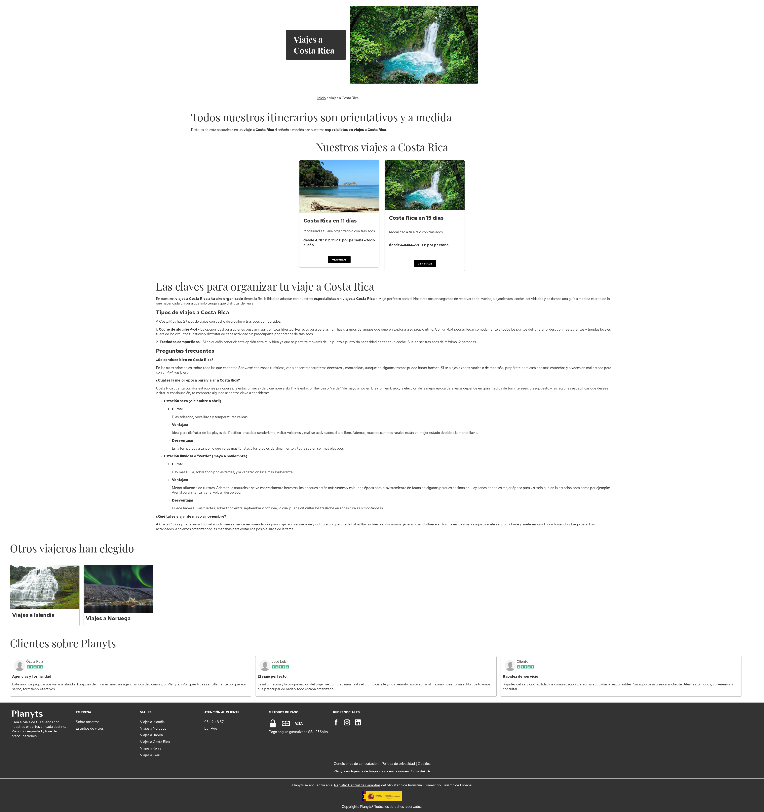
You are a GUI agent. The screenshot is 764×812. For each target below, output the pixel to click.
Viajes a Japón (151, 735)
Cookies (424, 763)
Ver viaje (339, 259)
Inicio (321, 98)
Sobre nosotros (87, 721)
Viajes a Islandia (152, 721)
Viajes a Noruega (153, 728)
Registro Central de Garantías (357, 785)
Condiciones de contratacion (356, 763)
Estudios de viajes (90, 728)
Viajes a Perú (150, 755)
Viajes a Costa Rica (155, 741)
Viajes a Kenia (150, 748)
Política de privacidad (398, 763)
